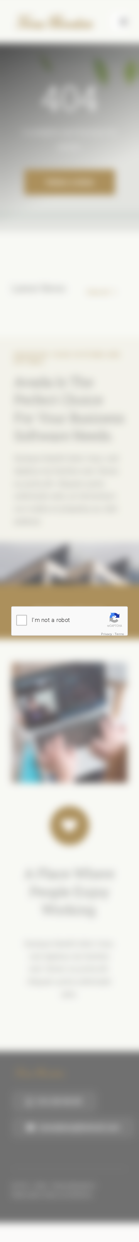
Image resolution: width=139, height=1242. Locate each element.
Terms (119, 634)
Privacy (106, 634)
